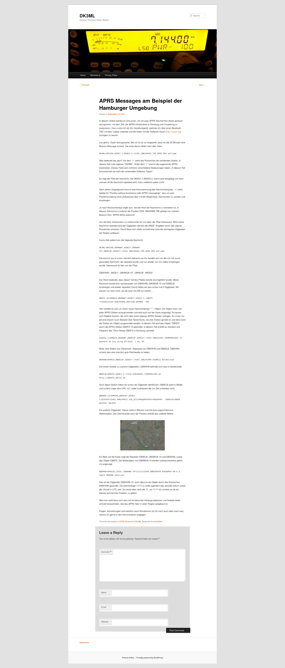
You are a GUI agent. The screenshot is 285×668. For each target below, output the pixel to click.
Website (104, 621)
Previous (84, 85)
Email (103, 607)
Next (202, 85)
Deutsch (128, 521)
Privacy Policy (111, 75)
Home (82, 75)
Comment (106, 551)
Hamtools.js (95, 75)
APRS (121, 521)
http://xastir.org (173, 131)
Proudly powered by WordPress (149, 657)
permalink (158, 521)
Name (103, 592)
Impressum (84, 642)
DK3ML (87, 15)
